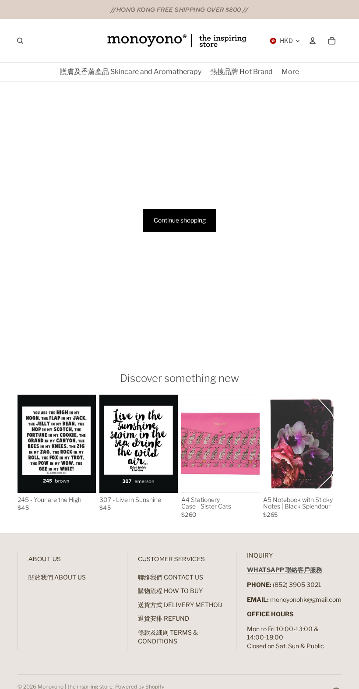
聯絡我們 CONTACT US (170, 577)
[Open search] (20, 40)
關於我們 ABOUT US (57, 577)
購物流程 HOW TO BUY (170, 590)
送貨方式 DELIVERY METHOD (180, 604)
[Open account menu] (312, 40)
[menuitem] (290, 72)
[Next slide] (89, 443)
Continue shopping (180, 220)
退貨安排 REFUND (163, 618)
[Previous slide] (24, 443)
